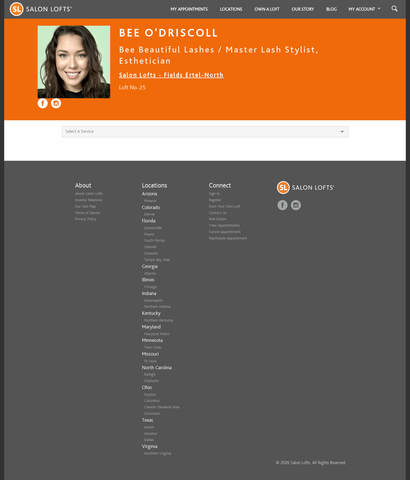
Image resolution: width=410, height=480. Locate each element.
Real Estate (217, 219)
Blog (331, 9)
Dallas (149, 440)
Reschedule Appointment (228, 238)
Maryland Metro (156, 334)
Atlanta (150, 273)
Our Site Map (85, 206)
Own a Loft (267, 9)
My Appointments (189, 9)
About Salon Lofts (89, 193)
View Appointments (224, 225)
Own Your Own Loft (224, 206)
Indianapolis (153, 300)
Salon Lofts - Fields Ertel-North (171, 74)
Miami (149, 234)
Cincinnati (152, 413)
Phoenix (150, 201)
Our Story (303, 9)
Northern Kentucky (158, 320)
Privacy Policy (86, 219)
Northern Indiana (157, 306)
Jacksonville (153, 228)
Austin (149, 427)
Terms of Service (87, 213)
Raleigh (149, 374)
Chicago (150, 287)
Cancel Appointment (225, 232)
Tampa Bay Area (157, 260)
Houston (150, 433)
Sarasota (151, 253)
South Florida (154, 240)
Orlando (150, 247)
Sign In (214, 193)
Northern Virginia (157, 453)
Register (215, 200)
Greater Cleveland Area (162, 407)
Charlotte (151, 381)
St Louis (150, 361)
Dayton (150, 394)
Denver (149, 214)
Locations (231, 9)
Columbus (152, 401)
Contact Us (217, 213)
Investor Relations (88, 200)
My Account (362, 9)
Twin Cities (152, 347)
